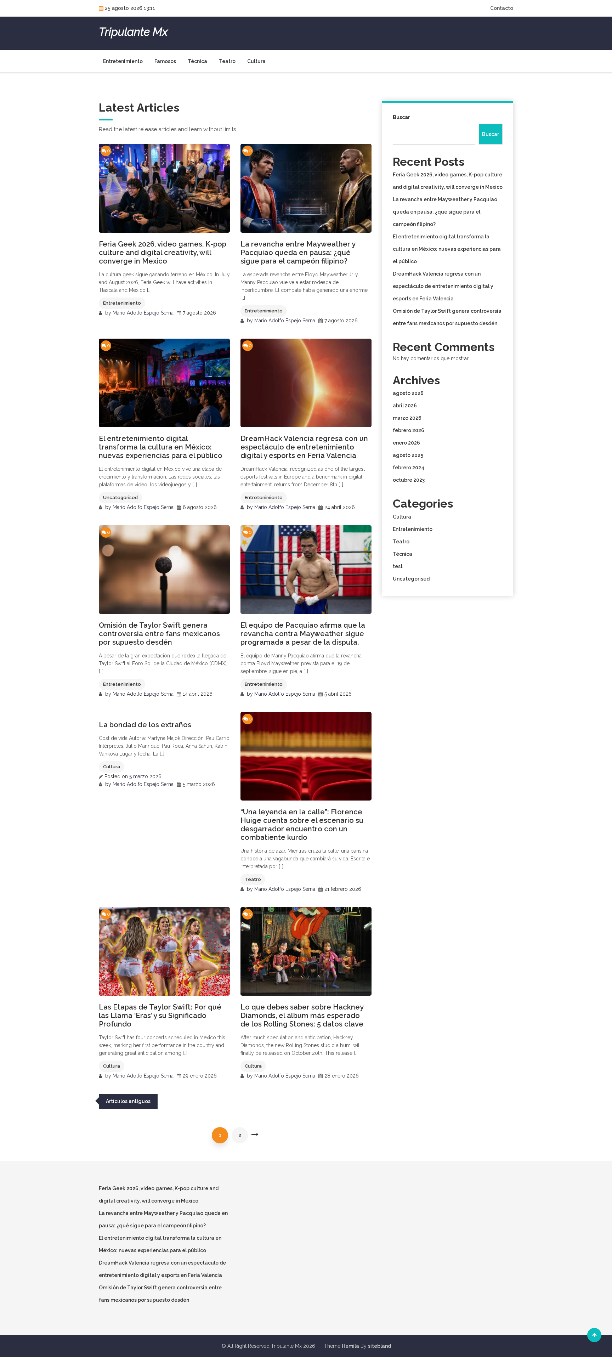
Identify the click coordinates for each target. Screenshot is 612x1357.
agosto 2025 (408, 455)
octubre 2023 (409, 480)
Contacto (501, 8)
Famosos (165, 61)
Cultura (256, 61)
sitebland (379, 1346)
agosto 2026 (408, 393)
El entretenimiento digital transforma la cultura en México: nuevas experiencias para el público (160, 447)
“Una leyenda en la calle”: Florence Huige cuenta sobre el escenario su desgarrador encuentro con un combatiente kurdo (301, 825)
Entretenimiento (123, 61)
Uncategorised (120, 497)
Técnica (197, 61)
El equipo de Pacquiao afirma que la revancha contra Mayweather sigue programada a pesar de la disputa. (302, 633)
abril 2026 (405, 405)
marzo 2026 (407, 418)
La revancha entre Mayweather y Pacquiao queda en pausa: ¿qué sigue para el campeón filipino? (297, 252)
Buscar (401, 117)
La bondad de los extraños (145, 724)
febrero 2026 (408, 430)
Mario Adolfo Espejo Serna (143, 313)
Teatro (227, 61)
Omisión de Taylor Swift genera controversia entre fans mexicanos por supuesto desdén (159, 633)
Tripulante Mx (133, 32)
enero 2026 (406, 443)
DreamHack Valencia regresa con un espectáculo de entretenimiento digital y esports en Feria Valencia (304, 447)
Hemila (350, 1346)
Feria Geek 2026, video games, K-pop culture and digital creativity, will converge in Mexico (162, 252)
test (398, 566)
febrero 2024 (408, 467)
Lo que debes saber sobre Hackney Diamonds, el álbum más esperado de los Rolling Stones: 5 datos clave (301, 1015)
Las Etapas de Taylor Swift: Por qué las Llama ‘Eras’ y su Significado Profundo (160, 1015)
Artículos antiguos (128, 1101)
